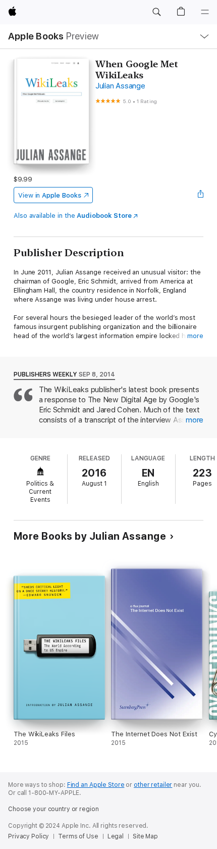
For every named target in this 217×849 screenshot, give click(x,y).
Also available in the (73, 215)
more (195, 336)
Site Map (145, 836)
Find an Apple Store (96, 784)
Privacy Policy (28, 836)
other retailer (153, 784)
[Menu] (205, 12)
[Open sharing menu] (200, 195)
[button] (156, 12)
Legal (115, 836)
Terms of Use (78, 836)
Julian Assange (120, 85)
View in (49, 195)
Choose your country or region (53, 809)
